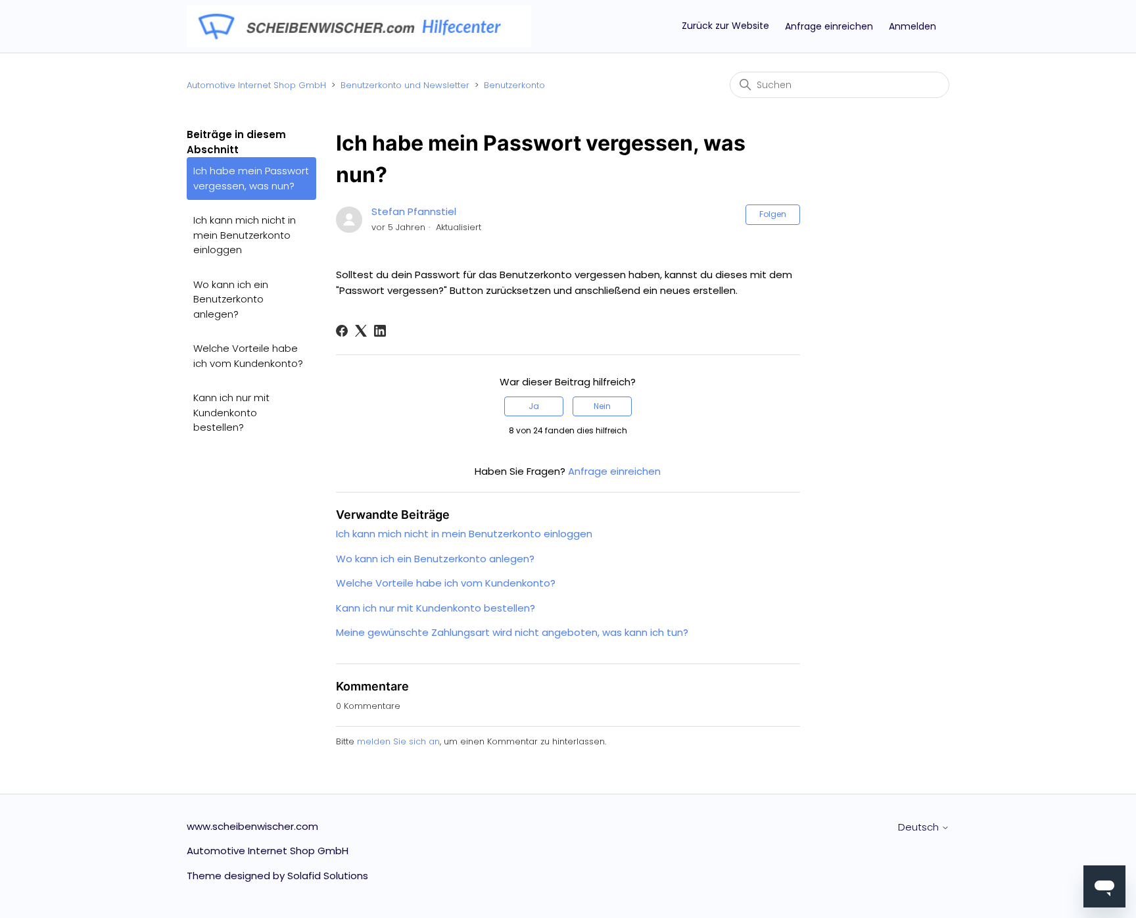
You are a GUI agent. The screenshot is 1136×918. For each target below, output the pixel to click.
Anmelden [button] (912, 26)
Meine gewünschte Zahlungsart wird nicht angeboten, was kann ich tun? (512, 632)
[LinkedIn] (380, 331)
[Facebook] (342, 331)
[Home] (359, 25)
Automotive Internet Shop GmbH (256, 85)
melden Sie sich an (398, 741)
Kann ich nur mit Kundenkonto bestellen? (231, 412)
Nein (602, 406)
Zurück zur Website (725, 25)
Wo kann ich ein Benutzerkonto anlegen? (230, 299)
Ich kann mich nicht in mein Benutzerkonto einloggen (244, 234)
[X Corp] (361, 331)
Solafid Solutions (327, 875)
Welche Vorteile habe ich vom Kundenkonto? (248, 355)
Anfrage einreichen (829, 26)
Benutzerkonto (514, 85)
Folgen (772, 214)
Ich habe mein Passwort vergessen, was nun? (251, 178)
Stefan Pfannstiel (413, 211)
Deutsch (919, 827)
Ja (534, 406)
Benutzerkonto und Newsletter (405, 85)
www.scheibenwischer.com (252, 826)
